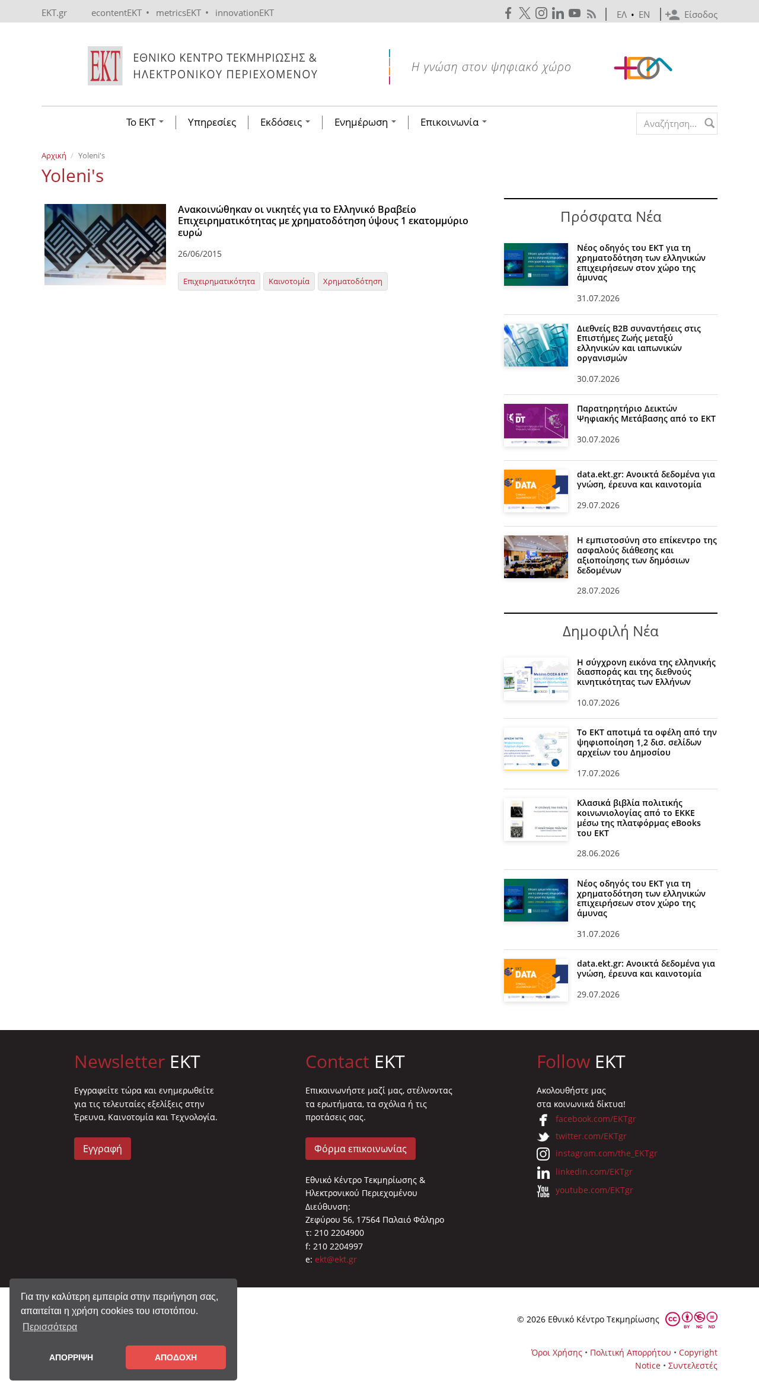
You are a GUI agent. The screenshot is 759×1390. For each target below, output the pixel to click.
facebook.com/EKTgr (596, 1118)
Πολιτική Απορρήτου (630, 1352)
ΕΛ (622, 14)
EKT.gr (54, 12)
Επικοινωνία (450, 122)
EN (644, 14)
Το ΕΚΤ (142, 122)
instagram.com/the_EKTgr (607, 1153)
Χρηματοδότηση (352, 281)
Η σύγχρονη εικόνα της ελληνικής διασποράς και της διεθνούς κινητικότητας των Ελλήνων (646, 672)
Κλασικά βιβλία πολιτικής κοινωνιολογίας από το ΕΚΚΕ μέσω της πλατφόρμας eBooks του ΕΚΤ (639, 817)
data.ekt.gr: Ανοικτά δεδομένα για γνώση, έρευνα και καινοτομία (646, 479)
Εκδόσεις (282, 122)
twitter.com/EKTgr (591, 1136)
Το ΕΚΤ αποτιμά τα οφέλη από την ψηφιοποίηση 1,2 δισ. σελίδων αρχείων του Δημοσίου (647, 742)
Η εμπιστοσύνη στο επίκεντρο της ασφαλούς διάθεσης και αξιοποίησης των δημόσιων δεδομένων (647, 554)
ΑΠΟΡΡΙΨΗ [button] (71, 1357)
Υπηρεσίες (212, 122)
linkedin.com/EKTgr (594, 1171)
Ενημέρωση (362, 122)
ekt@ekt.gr (336, 1259)
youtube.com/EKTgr (594, 1189)
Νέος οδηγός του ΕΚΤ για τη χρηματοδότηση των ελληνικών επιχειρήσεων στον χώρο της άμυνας (641, 262)
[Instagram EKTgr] (542, 13)
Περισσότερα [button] (50, 1327)
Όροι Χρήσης (556, 1352)
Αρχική (54, 155)
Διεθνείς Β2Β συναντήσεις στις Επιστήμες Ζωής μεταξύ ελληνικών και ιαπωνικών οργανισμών (639, 343)
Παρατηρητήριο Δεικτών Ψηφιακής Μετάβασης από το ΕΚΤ (646, 413)
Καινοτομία (289, 281)
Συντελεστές (692, 1365)
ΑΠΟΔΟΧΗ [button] (176, 1357)
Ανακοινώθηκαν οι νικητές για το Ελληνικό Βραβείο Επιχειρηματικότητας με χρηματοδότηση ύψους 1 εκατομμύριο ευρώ (323, 220)
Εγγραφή (102, 1148)
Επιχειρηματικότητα (219, 281)
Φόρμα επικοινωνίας (360, 1148)
